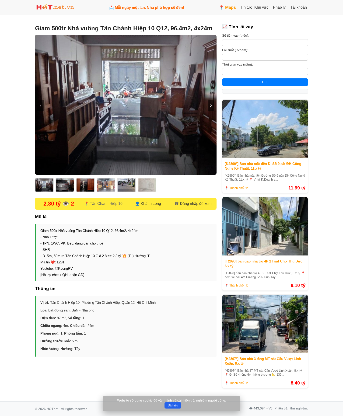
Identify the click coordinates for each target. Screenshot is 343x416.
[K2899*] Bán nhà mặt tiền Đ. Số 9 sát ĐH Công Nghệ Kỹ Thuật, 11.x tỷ (263, 166)
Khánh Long (151, 204)
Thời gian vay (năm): (237, 64)
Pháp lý (279, 7)
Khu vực (261, 7)
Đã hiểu (173, 405)
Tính (265, 82)
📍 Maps (227, 7)
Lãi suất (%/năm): (235, 50)
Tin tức (246, 7)
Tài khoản (298, 7)
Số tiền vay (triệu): (235, 35)
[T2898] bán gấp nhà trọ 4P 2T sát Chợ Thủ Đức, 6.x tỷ (264, 263)
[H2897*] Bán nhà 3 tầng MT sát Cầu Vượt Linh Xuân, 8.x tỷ (263, 361)
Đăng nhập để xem (195, 204)
